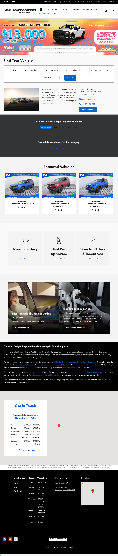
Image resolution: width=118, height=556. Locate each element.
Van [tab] (75, 127)
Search (70, 78)
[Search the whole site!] (113, 11)
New (47, 9)
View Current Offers (93, 259)
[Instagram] (16, 539)
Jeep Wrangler (43, 365)
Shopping (76, 9)
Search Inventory (22, 327)
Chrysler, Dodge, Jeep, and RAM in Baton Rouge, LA (75, 362)
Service (39, 483)
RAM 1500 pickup (63, 365)
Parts (47, 483)
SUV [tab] (63, 127)
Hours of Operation (88, 99)
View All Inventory (59, 149)
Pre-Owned (55, 9)
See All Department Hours (25, 450)
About (54, 14)
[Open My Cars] (105, 11)
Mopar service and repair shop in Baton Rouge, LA (86, 372)
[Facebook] (4, 539)
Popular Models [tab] (46, 127)
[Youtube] (10, 539)
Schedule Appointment (75, 327)
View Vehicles (25, 259)
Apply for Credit (59, 259)
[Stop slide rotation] (115, 52)
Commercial (65, 9)
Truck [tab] (69, 127)
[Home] (8, 11)
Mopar (91, 9)
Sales (31, 483)
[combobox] (18, 70)
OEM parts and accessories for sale (42, 375)
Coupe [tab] (56, 127)
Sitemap (55, 547)
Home (16, 483)
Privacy (63, 547)
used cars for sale (70, 368)
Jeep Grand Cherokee (25, 365)
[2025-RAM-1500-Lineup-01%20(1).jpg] (21, 99)
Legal (71, 547)
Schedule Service (88, 109)
